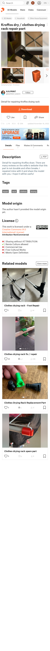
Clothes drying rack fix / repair (20, 354)
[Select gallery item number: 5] (29, 300)
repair (5, 191)
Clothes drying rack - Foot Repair (21, 305)
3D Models (7, 18)
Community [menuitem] (42, 10)
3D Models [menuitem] (12, 10)
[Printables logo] (2, 10)
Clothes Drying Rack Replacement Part (25, 402)
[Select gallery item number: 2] (23, 300)
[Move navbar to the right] (47, 10)
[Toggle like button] (5, 310)
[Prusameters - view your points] (33, 3)
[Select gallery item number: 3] (25, 300)
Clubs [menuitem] (31, 10)
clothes (23, 191)
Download (26, 109)
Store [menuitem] (22, 10)
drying (34, 191)
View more (42, 263)
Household (21, 18)
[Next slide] (46, 75)
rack (14, 191)
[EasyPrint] (28, 3)
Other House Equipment (38, 18)
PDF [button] (45, 156)
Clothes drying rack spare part (20, 451)
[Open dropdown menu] (47, 24)
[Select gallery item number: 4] (27, 300)
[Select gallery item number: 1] (20, 300)
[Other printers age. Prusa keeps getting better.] (25, 134)
